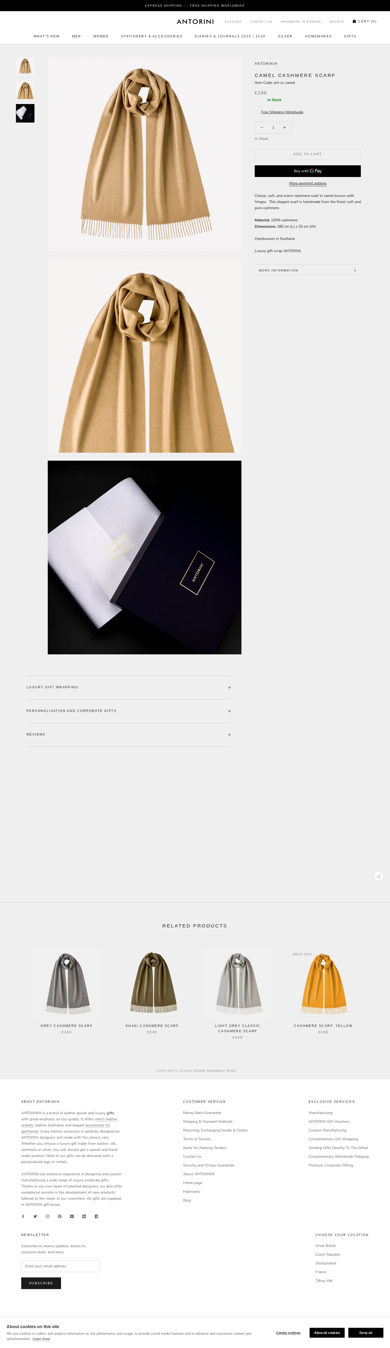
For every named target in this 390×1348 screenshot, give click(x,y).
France (320, 1271)
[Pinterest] (60, 1216)
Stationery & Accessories (152, 36)
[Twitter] (35, 1216)
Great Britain (325, 1245)
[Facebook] (23, 1216)
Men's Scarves (180, 1070)
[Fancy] (96, 1216)
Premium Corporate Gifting (331, 1165)
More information (278, 270)
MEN (76, 36)
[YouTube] (72, 1216)
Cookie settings (288, 1333)
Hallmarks (191, 1191)
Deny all (365, 1333)
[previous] (17, 989)
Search (337, 21)
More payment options (308, 183)
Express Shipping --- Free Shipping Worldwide (195, 5)
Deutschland (325, 1263)
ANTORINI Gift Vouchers (329, 1121)
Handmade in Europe (301, 21)
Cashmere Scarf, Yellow (323, 1026)
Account (233, 21)
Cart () (367, 22)
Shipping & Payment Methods (208, 1121)
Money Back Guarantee (202, 1112)
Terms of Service (196, 1139)
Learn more (41, 1339)
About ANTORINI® (199, 1174)
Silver (285, 36)
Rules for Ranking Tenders (205, 1147)
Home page (192, 1182)
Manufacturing (320, 1112)
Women (101, 36)
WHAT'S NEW (47, 36)
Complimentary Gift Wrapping (333, 1139)
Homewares (318, 36)
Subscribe (41, 1283)
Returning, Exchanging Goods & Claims (215, 1130)
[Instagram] (47, 1216)
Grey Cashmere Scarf (67, 1026)
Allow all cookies (327, 1333)
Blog (187, 1200)
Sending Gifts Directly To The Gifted (338, 1147)
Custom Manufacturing (327, 1130)
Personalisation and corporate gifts (71, 711)
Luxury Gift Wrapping (52, 687)
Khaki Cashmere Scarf (152, 1026)
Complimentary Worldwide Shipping (339, 1156)
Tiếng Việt (324, 1280)
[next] (373, 989)
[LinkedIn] (84, 1216)
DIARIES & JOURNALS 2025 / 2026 (230, 36)
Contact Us (261, 21)
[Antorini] (195, 21)
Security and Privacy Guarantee (208, 1165)
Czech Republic (327, 1254)
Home (162, 1070)
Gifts (350, 36)
